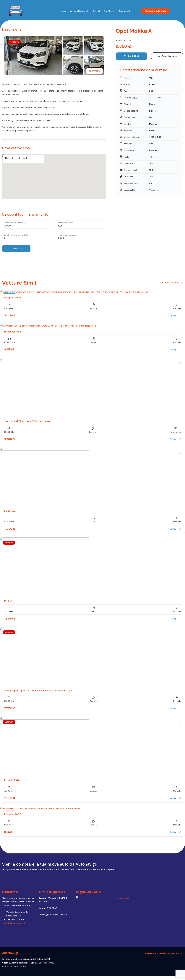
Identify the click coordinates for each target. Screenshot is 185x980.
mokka (152, 84)
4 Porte (153, 157)
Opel (151, 78)
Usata (152, 104)
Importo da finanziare (67, 235)
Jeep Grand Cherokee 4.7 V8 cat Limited (27, 421)
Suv (151, 144)
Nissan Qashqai (12, 331)
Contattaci (124, 11)
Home (63, 11)
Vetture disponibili (79, 11)
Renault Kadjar (12, 780)
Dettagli (174, 315)
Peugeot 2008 (12, 297)
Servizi (96, 11)
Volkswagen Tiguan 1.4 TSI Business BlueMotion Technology (38, 690)
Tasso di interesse (65, 223)
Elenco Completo (171, 282)
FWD (151, 130)
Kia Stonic (10, 511)
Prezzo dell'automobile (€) (15, 223)
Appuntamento (169, 56)
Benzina (153, 150)
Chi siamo (109, 11)
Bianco (152, 111)
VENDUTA (14, 42)
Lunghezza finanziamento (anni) (17, 235)
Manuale (153, 124)
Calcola (15, 248)
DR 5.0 (8, 600)
